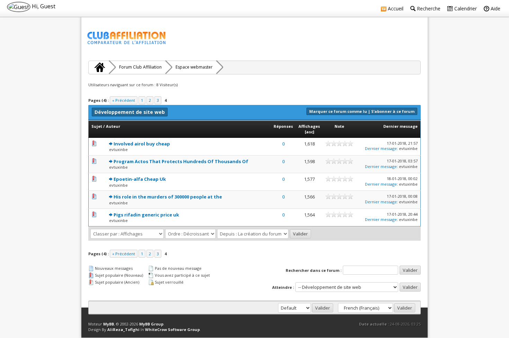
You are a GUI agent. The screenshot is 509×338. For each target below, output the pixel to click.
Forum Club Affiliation (140, 67)
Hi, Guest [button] (42, 6)
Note (339, 126)
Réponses (283, 126)
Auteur (113, 126)
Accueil (394, 8)
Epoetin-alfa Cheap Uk (140, 179)
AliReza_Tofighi (123, 329)
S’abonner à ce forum (392, 111)
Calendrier (465, 8)
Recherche (428, 8)
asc (309, 131)
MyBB (108, 324)
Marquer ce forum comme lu (338, 111)
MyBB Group (151, 324)
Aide (494, 8)
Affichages (309, 126)
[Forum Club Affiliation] (99, 67)
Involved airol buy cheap (142, 144)
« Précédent (123, 100)
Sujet (96, 126)
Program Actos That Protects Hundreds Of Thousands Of (181, 161)
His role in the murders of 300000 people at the (168, 197)
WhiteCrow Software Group (172, 329)
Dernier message (400, 126)
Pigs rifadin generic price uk (146, 215)
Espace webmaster (194, 67)
